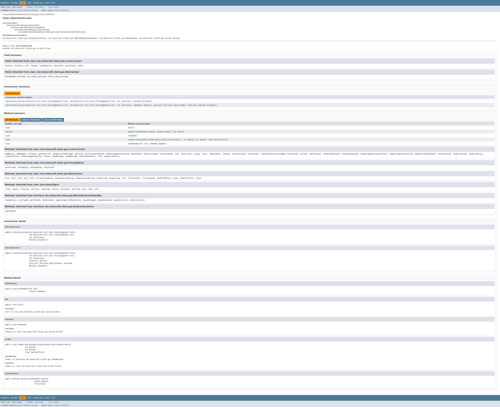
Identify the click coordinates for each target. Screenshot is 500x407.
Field (19, 10)
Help (53, 3)
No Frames (39, 7)
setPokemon (133, 144)
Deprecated (38, 3)
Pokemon (137, 105)
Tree (29, 3)
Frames (30, 7)
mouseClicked (134, 132)
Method (34, 10)
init (130, 128)
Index (47, 3)
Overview (5, 3)
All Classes (54, 7)
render (131, 140)
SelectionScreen (13, 101)
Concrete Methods (53, 120)
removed (131, 136)
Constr (26, 10)
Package (14, 3)
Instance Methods (31, 120)
